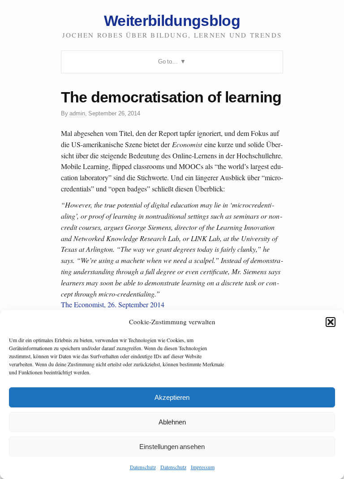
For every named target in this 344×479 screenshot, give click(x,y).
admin (77, 113)
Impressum (203, 467)
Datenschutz (143, 467)
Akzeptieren (172, 397)
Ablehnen (172, 422)
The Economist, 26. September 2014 (112, 304)
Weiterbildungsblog (172, 20)
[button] (330, 322)
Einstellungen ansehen (172, 446)
